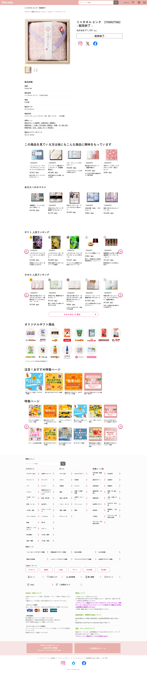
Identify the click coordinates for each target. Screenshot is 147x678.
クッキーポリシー (78, 658)
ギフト (26, 134)
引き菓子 (103, 570)
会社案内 (52, 658)
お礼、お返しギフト (40, 127)
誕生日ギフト (29, 123)
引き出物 (89, 570)
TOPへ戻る (105, 658)
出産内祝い (45, 123)
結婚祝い (53, 123)
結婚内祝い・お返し (31, 125)
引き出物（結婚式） (46, 125)
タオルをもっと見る (72, 314)
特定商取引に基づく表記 (92, 658)
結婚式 (46, 570)
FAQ (36, 622)
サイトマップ (44, 658)
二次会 (60, 570)
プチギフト (31, 570)
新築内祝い (28, 127)
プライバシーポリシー (64, 658)
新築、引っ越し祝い (61, 125)
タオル (32, 134)
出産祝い (37, 123)
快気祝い (51, 127)
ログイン (127, 3)
